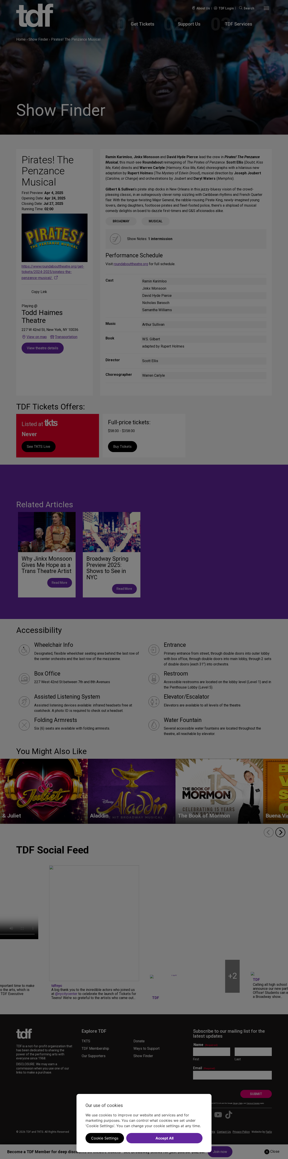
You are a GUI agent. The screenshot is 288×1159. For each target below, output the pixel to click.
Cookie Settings (104, 1138)
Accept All (164, 1138)
